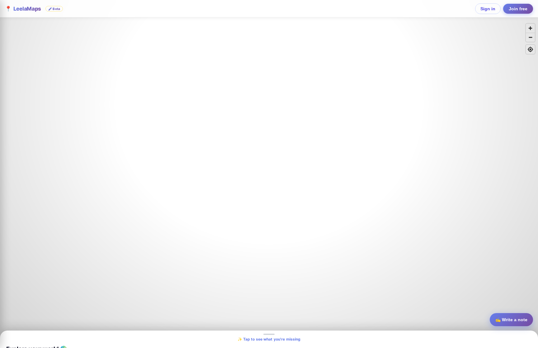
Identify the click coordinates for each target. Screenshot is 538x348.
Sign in (487, 8)
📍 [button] (32, 9)
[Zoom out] (530, 37)
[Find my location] (530, 49)
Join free (518, 8)
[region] (269, 174)
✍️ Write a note (511, 319)
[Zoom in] (530, 28)
